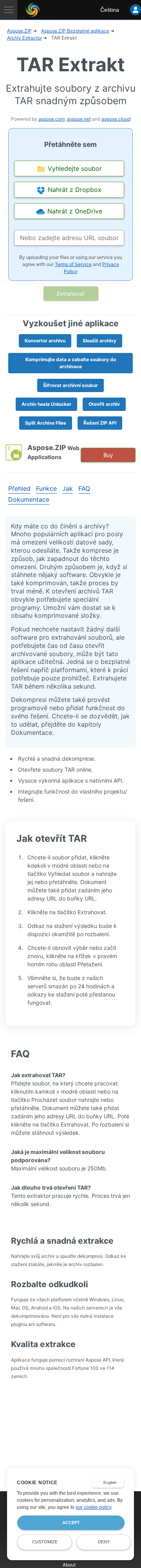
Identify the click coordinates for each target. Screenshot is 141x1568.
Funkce (46, 488)
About (69, 1565)
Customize (45, 1541)
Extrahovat (71, 293)
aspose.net (79, 119)
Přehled (19, 488)
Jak (67, 488)
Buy (108, 455)
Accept (71, 1522)
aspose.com (51, 119)
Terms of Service (73, 264)
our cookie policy (93, 1507)
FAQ (84, 488)
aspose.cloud (115, 119)
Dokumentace (28, 499)
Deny (104, 1541)
